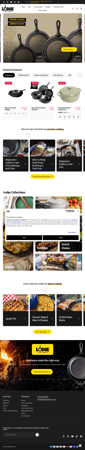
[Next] (58, 2)
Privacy (23, 400)
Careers (5, 405)
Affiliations (6, 403)
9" (23, 113)
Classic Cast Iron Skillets (10, 109)
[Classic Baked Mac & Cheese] (42, 310)
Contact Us (6, 400)
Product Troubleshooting (10, 411)
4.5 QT (69, 116)
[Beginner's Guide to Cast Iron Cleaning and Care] (15, 156)
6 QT (74, 116)
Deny (24, 237)
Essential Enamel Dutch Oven (64, 109)
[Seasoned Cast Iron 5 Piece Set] (42, 93)
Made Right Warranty (27, 411)
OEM (4, 408)
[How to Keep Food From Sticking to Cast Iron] (42, 156)
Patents (23, 413)
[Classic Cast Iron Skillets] (15, 93)
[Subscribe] (37, 434)
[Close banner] (78, 211)
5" (11, 113)
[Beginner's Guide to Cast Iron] (69, 156)
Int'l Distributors (25, 416)
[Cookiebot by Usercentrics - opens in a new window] (67, 211)
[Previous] (27, 2)
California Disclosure (27, 408)
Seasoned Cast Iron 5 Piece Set (39, 109)
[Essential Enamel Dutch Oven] (69, 93)
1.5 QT (60, 116)
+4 (26, 113)
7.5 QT (78, 116)
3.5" (7, 113)
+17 (69, 112)
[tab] (9, 75)
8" (19, 113)
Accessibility (24, 405)
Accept (61, 237)
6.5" (15, 113)
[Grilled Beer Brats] (69, 310)
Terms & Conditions (26, 403)
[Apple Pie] (15, 310)
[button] (80, 445)
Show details (71, 232)
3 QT (65, 116)
